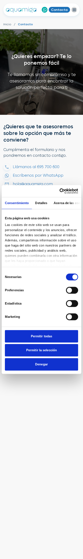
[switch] (72, 290)
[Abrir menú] (74, 10)
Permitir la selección (41, 350)
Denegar (41, 364)
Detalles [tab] (41, 203)
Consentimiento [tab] (17, 203)
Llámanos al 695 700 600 (36, 166)
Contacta (59, 9)
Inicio (7, 24)
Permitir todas (41, 336)
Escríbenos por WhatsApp (38, 175)
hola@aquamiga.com (33, 184)
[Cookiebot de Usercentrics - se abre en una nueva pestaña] (59, 191)
